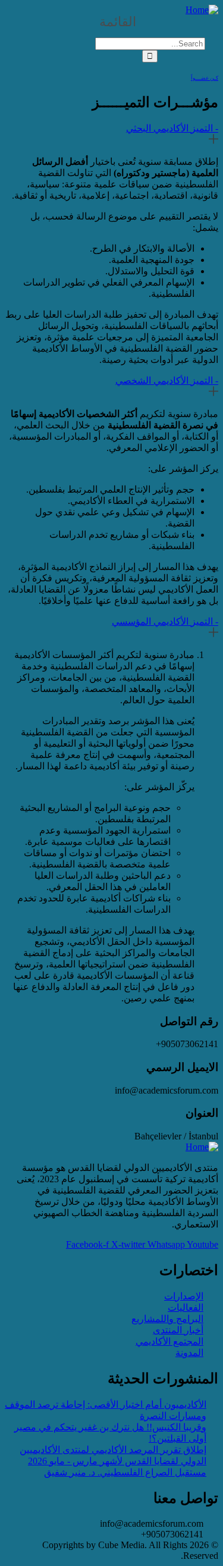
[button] (111, 22)
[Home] (202, 10)
